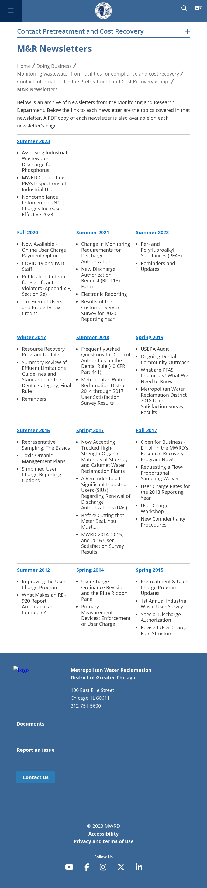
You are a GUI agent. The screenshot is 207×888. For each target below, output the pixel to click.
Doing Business (54, 66)
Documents (30, 723)
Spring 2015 (149, 570)
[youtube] (69, 867)
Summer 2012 (33, 570)
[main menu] (11, 11)
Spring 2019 (149, 337)
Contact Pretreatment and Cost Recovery (80, 31)
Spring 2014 (90, 570)
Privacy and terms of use (104, 841)
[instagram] (103, 867)
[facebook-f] (86, 867)
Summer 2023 (33, 141)
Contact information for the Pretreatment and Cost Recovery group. (93, 81)
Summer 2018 (92, 337)
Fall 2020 (27, 232)
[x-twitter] (121, 867)
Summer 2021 (92, 232)
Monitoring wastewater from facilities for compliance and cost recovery (98, 73)
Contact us (36, 777)
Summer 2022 (152, 232)
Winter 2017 (31, 337)
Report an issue (36, 750)
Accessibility (103, 833)
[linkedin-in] (138, 867)
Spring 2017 (90, 430)
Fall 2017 (146, 430)
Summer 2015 (33, 430)
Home (24, 66)
